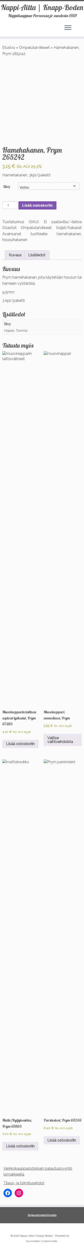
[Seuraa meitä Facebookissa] (7, 1228)
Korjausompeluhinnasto (42, 1215)
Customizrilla (49, 1241)
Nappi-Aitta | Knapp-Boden (42, 7)
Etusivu (8, 47)
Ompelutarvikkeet (34, 47)
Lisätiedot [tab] (37, 255)
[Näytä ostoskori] (77, 26)
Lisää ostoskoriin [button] (20, 744)
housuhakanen (14, 239)
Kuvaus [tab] (15, 255)
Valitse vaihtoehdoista (60, 740)
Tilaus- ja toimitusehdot (24, 1183)
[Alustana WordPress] (71, 1235)
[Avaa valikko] (67, 27)
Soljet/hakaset (69, 227)
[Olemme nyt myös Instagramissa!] (13, 1228)
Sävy (6, 187)
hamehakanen (69, 234)
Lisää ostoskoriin (37, 205)
